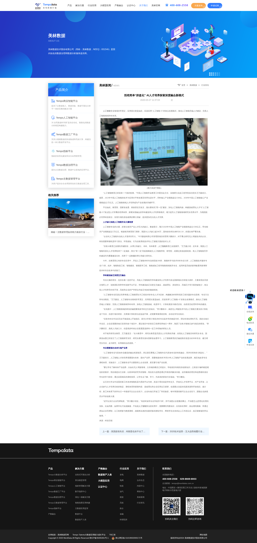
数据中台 (79, 514)
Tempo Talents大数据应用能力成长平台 (89, 535)
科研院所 (123, 520)
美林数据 (193, 85)
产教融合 (119, 5)
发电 (122, 475)
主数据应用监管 (81, 508)
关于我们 (143, 5)
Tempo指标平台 (54, 508)
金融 (122, 514)
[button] (67, 225)
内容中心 (140, 486)
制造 (122, 486)
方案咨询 (198, 5)
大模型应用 (105, 5)
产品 (69, 5)
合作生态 (140, 480)
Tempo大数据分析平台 (57, 475)
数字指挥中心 (80, 491)
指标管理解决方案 (82, 486)
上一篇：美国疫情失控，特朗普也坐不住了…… (125, 431)
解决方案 (79, 5)
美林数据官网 (63, 535)
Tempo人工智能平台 (56, 486)
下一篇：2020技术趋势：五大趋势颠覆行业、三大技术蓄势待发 (185, 431)
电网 (122, 480)
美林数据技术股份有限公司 (196, 538)
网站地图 (203, 535)
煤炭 (122, 497)
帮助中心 (140, 491)
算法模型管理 (80, 480)
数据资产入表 (80, 520)
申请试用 (215, 5)
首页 (183, 85)
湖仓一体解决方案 (82, 497)
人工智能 (107, 111)
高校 (122, 503)
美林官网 (156, 5)
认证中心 (131, 5)
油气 (122, 491)
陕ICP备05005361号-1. (99, 538)
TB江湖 (112, 535)
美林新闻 (140, 497)
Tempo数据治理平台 (56, 497)
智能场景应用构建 (82, 503)
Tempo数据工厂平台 (56, 491)
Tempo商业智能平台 (56, 480)
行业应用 (92, 5)
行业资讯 (205, 85)
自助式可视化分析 (82, 475)
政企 (122, 508)
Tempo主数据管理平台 (57, 503)
